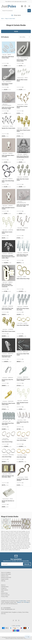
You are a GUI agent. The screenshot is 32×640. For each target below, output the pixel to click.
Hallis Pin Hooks (21, 229)
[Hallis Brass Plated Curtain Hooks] (23, 121)
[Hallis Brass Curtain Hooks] (8, 322)
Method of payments (6, 577)
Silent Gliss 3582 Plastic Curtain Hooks (8, 57)
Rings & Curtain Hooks (10, 18)
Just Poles (18, 625)
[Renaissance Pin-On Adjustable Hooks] (8, 345)
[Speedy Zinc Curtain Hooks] (8, 120)
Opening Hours (4, 586)
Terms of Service (5, 594)
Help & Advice (4, 590)
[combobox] (16, 10)
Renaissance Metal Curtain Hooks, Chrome (23, 380)
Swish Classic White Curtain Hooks (22, 60)
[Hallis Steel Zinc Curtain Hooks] (23, 170)
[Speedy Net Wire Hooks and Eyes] (23, 470)
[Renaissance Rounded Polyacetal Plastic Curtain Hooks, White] (8, 246)
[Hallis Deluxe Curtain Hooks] (8, 222)
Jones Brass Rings (21, 457)
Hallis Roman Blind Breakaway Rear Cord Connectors (7, 285)
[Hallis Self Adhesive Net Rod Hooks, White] (8, 468)
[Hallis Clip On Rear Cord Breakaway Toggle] (23, 194)
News (2, 591)
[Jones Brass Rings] (23, 451)
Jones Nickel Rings (6, 456)
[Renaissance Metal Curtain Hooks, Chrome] (23, 370)
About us (3, 585)
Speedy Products (20, 77)
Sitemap (3, 580)
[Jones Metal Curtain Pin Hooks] (23, 415)
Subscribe (26, 564)
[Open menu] (29, 6)
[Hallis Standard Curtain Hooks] (23, 393)
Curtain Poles (22, 600)
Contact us (3, 588)
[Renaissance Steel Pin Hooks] (8, 370)
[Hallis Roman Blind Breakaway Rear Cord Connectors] (8, 273)
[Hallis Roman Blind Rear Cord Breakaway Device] (23, 145)
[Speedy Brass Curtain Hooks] (23, 97)
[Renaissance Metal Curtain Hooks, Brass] (8, 394)
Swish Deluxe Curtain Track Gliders (7, 84)
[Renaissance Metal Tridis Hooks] (23, 344)
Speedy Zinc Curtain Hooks (8, 128)
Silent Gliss (4, 54)
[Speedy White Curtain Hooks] (23, 72)
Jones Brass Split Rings (23, 325)
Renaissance (5, 253)
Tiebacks (19, 602)
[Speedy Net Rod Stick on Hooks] (8, 492)
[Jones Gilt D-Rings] (23, 434)
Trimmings (26, 602)
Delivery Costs (4, 575)
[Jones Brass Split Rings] (23, 319)
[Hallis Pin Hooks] (23, 221)
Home (2, 18)
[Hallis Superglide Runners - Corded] (8, 196)
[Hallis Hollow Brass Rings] (23, 270)
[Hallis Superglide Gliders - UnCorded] (8, 145)
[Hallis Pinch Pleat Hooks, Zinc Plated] (23, 299)
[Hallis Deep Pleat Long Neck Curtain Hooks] (8, 299)
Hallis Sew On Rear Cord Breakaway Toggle (8, 108)
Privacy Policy (4, 596)
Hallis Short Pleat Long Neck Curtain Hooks (22, 255)
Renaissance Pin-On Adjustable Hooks (7, 356)
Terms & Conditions (6, 572)
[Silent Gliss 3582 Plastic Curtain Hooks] (8, 47)
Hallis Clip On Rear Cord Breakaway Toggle (23, 205)
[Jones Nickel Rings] (8, 451)
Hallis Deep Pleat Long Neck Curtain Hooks (7, 309)
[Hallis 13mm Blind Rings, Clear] (8, 171)
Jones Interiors (20, 323)
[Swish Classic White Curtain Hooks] (23, 49)
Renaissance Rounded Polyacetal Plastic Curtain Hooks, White (8, 256)
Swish (18, 57)
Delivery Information (6, 574)
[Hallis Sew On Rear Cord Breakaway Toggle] (8, 97)
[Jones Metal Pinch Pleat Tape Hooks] (8, 416)
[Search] (29, 10)
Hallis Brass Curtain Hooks (8, 331)
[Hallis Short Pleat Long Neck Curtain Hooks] (23, 245)
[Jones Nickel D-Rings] (8, 434)
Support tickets (4, 579)
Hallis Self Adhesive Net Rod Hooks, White (8, 476)
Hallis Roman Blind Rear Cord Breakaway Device (23, 157)
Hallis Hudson (5, 104)
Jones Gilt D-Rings (21, 440)
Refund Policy (4, 593)
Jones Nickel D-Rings (7, 441)
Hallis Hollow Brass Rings (23, 278)
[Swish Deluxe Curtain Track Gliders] (8, 74)
